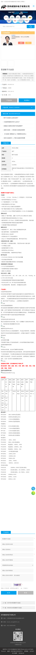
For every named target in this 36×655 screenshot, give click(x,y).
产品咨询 (9, 100)
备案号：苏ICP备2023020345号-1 (15, 651)
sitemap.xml (21, 653)
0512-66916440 (33, 488)
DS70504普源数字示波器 (13, 602)
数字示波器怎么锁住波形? (11, 118)
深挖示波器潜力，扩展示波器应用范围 (14, 138)
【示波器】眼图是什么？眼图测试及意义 (15, 134)
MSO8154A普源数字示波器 (14, 607)
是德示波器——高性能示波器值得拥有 (14, 130)
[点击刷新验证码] (17, 584)
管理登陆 (26, 651)
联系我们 (27, 100)
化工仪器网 (14, 653)
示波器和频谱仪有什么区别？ (12, 122)
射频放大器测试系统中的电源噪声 (13, 126)
